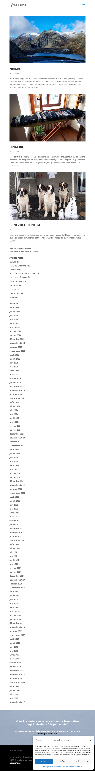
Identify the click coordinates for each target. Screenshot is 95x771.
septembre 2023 (17, 445)
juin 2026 (14, 315)
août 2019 (14, 639)
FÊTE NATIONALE (18, 281)
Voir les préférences (82, 761)
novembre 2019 (17, 627)
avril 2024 (14, 418)
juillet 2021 (15, 548)
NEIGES (15, 69)
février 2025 (15, 378)
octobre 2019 (16, 631)
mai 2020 (14, 603)
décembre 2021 (17, 528)
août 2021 (14, 544)
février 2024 (15, 426)
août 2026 (14, 307)
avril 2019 (14, 654)
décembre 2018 (17, 670)
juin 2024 (14, 410)
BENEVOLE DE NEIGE (25, 225)
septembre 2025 (17, 351)
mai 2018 (14, 698)
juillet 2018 (15, 690)
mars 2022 (15, 516)
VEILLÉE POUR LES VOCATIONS (24, 273)
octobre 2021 (16, 536)
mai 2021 (14, 556)
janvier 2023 (15, 477)
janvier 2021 (15, 572)
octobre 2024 (16, 394)
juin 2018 (14, 694)
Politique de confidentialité (52, 767)
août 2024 (14, 402)
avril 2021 (14, 560)
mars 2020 (15, 611)
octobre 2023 (16, 441)
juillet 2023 (15, 453)
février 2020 (15, 615)
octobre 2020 (16, 583)
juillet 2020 (15, 595)
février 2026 (15, 331)
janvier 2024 (15, 430)
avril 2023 (14, 465)
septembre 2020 (17, 587)
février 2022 (15, 520)
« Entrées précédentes (20, 248)
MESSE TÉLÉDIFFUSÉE (20, 277)
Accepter (44, 761)
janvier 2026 (15, 335)
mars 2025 (15, 374)
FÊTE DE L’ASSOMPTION (21, 265)
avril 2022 (14, 512)
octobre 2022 (16, 489)
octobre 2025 (16, 347)
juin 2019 (14, 647)
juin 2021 (14, 552)
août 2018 (14, 686)
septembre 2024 (17, 398)
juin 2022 (14, 504)
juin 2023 (14, 457)
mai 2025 (14, 366)
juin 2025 (14, 362)
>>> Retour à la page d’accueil (24, 251)
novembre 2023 (17, 437)
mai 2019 (14, 650)
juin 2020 (14, 599)
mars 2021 (15, 564)
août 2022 (14, 497)
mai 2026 (14, 319)
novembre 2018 (17, 674)
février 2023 (15, 473)
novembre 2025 (17, 343)
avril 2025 (14, 370)
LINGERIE (17, 147)
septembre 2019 (17, 635)
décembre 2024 (17, 386)
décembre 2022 (17, 481)
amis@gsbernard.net (47, 733)
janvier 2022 (15, 524)
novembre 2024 (17, 390)
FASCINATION (16, 293)
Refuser (63, 761)
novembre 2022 (17, 485)
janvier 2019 (15, 666)
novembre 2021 (17, 532)
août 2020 (14, 591)
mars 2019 (15, 658)
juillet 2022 (15, 501)
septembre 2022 (17, 493)
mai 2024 (14, 414)
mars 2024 (15, 422)
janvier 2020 (15, 619)
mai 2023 (14, 461)
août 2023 (14, 449)
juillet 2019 (15, 643)
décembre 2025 (17, 339)
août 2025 (14, 355)
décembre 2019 (17, 623)
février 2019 (15, 662)
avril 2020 (14, 607)
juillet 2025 (15, 358)
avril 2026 (14, 323)
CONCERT (14, 261)
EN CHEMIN (15, 285)
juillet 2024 (15, 406)
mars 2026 (15, 327)
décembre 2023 (17, 433)
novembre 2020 (17, 579)
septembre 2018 (17, 682)
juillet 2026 (15, 311)
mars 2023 (15, 469)
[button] (90, 740)
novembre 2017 (17, 702)
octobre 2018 (16, 678)
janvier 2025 (15, 382)
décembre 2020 (17, 576)
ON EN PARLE (16, 269)
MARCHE (14, 297)
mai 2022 (14, 508)
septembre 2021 (17, 540)
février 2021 (15, 568)
